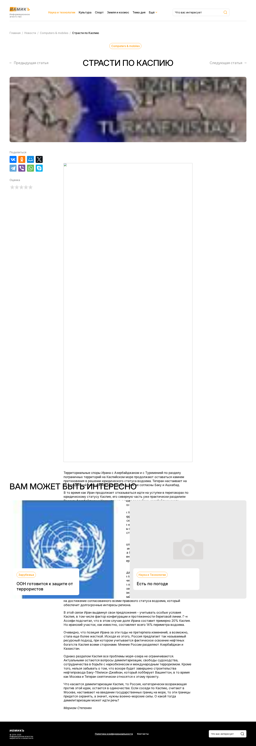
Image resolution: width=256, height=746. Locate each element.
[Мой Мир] (30, 159)
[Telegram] (13, 168)
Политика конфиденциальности (114, 734)
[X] (39, 159)
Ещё (152, 12)
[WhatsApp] (30, 168)
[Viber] (21, 168)
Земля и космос (118, 12)
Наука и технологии (61, 12)
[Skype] (39, 168)
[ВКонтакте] (13, 159)
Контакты (143, 734)
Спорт (99, 12)
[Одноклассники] (21, 159)
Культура (85, 12)
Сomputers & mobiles (125, 46)
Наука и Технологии (152, 574)
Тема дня (139, 12)
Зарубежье (26, 574)
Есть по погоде (152, 583)
